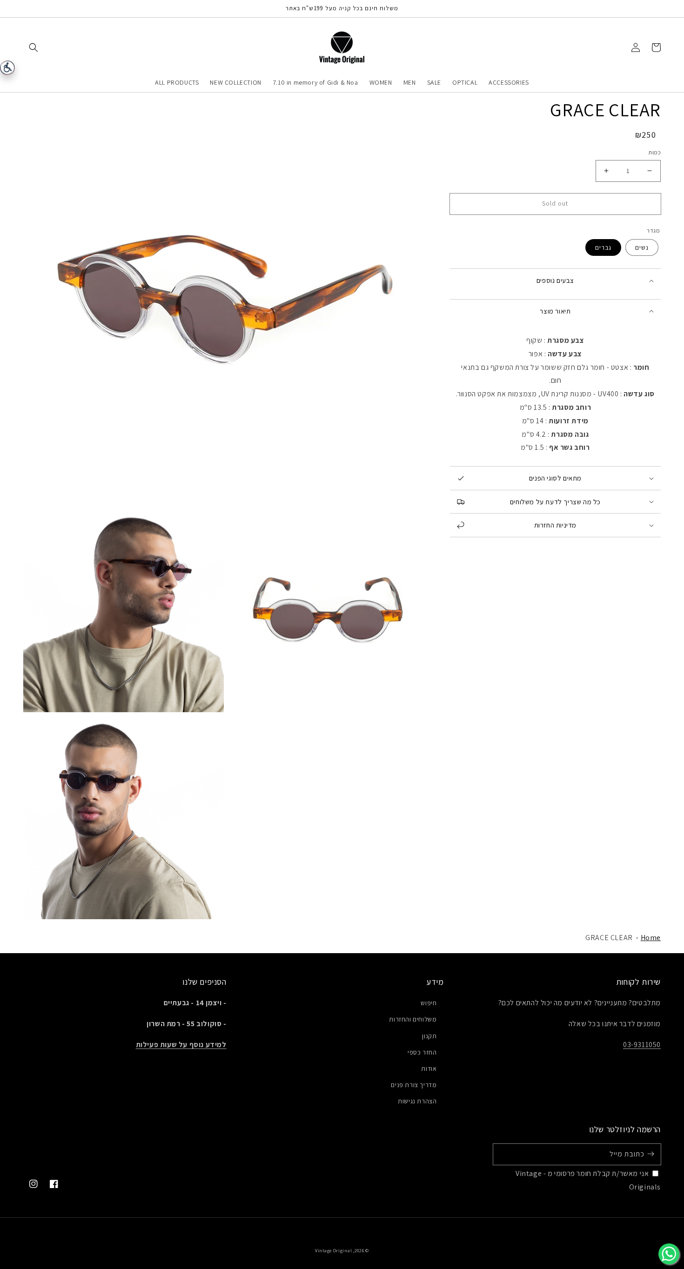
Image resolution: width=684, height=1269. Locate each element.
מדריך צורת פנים (413, 1085)
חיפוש (428, 1003)
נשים (642, 247)
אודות (428, 1068)
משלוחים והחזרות (412, 1019)
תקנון (429, 1036)
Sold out (555, 203)
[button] (33, 47)
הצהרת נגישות (417, 1101)
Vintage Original (333, 1251)
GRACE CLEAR (609, 937)
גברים (603, 247)
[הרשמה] (650, 1154)
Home (651, 937)
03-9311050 (642, 1044)
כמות (654, 152)
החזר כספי (422, 1052)
